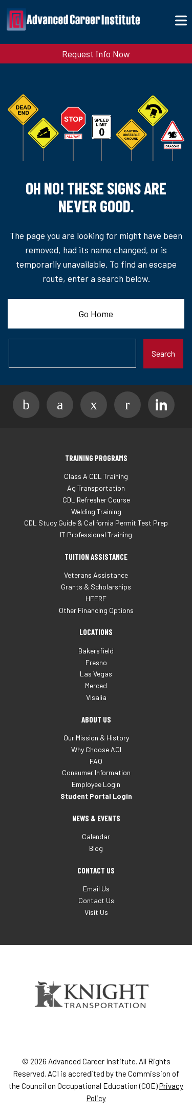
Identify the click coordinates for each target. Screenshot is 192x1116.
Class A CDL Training (96, 476)
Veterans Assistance (96, 575)
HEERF (96, 598)
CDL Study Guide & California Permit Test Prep (96, 522)
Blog (96, 848)
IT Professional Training (96, 534)
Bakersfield (96, 650)
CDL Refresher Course (96, 499)
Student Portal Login (96, 796)
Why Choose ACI (96, 749)
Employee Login (96, 784)
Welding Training (96, 511)
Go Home (96, 313)
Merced (96, 685)
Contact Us (96, 900)
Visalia (96, 697)
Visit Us (96, 912)
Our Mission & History (96, 737)
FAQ (96, 761)
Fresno (96, 662)
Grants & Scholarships (96, 586)
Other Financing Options (96, 610)
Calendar (96, 836)
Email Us (96, 888)
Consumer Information (96, 772)
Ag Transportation (96, 488)
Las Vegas (96, 673)
